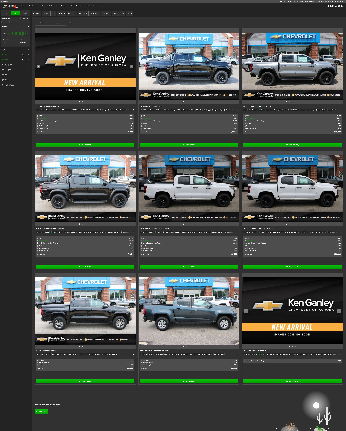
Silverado (36, 13)
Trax (53, 13)
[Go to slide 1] (79, 102)
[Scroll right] (134, 110)
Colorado (62, 13)
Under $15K (72, 13)
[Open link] (55, 354)
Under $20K (83, 13)
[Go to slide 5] (91, 102)
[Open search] (321, 6)
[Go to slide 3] (85, 102)
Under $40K (106, 13)
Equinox (45, 13)
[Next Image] (131, 66)
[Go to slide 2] (82, 102)
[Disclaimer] (37, 116)
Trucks (122, 13)
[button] (42, 66)
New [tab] (6, 13)
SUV (115, 13)
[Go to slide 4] (88, 102)
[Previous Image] (38, 66)
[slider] (4, 33)
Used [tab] (25, 13)
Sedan (130, 13)
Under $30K (94, 13)
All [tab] (15, 13)
